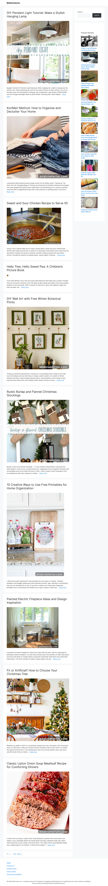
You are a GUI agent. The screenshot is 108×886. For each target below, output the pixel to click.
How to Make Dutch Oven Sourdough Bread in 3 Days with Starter (89, 137)
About (9, 863)
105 (14, 854)
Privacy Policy (11, 871)
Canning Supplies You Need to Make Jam (88, 103)
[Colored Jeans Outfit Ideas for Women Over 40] (89, 165)
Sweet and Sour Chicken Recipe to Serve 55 (37, 203)
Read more (10, 192)
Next (19, 854)
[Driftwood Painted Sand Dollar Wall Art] (89, 202)
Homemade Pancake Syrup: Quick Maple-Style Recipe (88, 67)
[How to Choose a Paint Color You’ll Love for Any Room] (89, 184)
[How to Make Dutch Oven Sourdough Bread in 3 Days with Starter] (89, 128)
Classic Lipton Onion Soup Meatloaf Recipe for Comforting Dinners (36, 765)
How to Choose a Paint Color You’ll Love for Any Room (89, 193)
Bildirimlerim (13, 3)
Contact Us (10, 866)
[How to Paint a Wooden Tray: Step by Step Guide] (89, 146)
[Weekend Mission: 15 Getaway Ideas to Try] (89, 111)
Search (80, 12)
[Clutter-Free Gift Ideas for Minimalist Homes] (89, 41)
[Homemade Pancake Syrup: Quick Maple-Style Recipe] (89, 57)
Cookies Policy (12, 868)
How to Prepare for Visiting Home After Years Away (87, 85)
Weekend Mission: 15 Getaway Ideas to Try (88, 120)
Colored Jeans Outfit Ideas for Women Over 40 (88, 174)
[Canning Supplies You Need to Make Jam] (89, 94)
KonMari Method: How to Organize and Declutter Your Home (34, 109)
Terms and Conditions (14, 874)
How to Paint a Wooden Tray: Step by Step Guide (89, 156)
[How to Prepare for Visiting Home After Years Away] (89, 76)
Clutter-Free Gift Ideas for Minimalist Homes (89, 49)
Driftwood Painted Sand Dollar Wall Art (89, 211)
